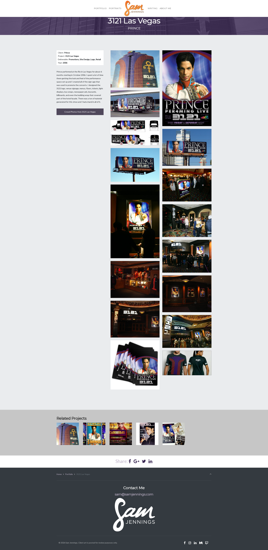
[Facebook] (185, 543)
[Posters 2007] (94, 434)
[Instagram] (189, 543)
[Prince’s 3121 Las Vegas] (68, 434)
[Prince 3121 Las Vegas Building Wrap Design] (135, 69)
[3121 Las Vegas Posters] (174, 434)
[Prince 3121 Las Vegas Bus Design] (135, 132)
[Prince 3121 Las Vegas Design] (135, 103)
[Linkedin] (195, 543)
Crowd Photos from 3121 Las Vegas (80, 112)
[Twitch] (206, 543)
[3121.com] (121, 434)
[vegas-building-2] (186, 331)
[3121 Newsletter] (147, 434)
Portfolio (69, 474)
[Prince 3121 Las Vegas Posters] (186, 88)
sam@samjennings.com (134, 494)
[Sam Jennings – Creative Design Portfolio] (134, 8)
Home (59, 474)
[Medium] (201, 543)
